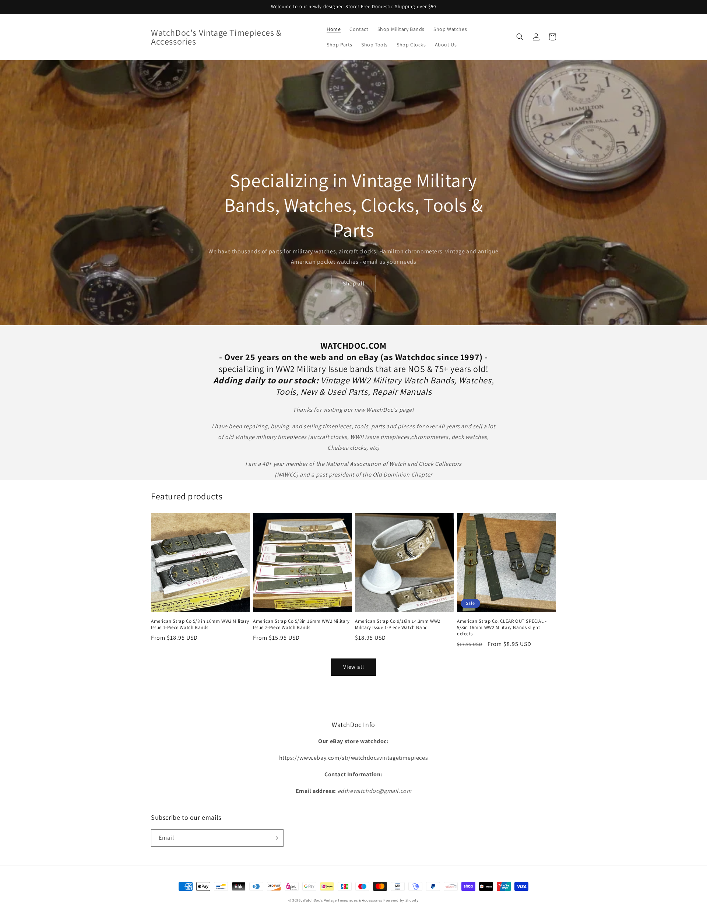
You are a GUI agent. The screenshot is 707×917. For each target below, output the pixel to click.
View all (353, 666)
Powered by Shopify (401, 900)
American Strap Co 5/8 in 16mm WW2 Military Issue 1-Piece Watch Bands (200, 624)
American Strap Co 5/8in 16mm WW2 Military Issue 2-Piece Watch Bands (301, 624)
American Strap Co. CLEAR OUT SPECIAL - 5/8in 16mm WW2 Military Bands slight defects (502, 627)
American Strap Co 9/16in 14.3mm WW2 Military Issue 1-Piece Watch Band (397, 624)
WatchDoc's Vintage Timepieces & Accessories (342, 900)
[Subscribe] (275, 838)
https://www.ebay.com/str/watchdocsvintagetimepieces (353, 758)
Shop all (354, 283)
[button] (520, 37)
